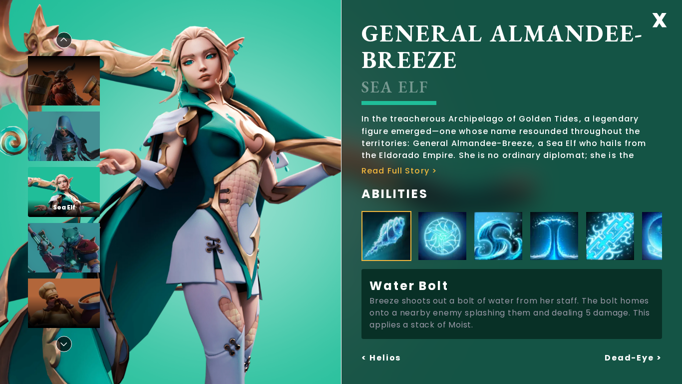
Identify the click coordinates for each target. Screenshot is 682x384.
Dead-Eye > (633, 358)
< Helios (381, 358)
